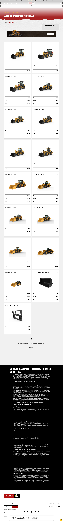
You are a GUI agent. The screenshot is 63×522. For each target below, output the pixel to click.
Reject (49, 518)
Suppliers (51, 506)
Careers (57, 503)
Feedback (58, 506)
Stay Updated (14, 506)
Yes (31, 2)
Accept (43, 518)
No (31, 5)
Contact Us (51, 503)
